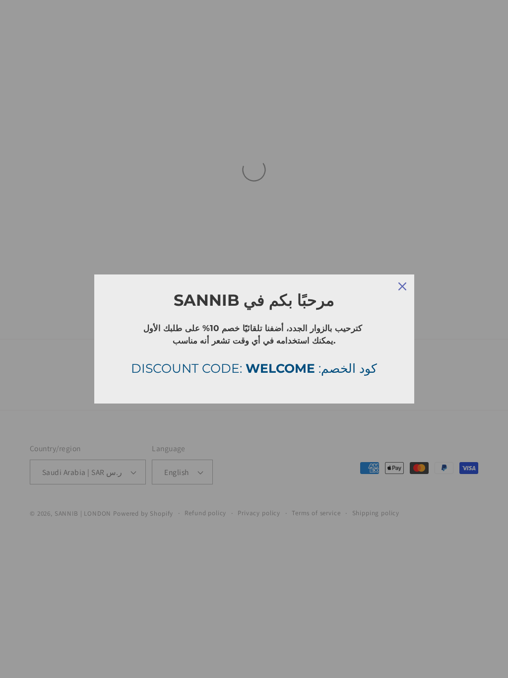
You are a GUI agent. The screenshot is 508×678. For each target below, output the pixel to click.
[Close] (402, 286)
